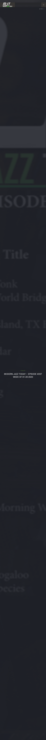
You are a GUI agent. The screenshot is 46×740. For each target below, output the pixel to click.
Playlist (23, 370)
